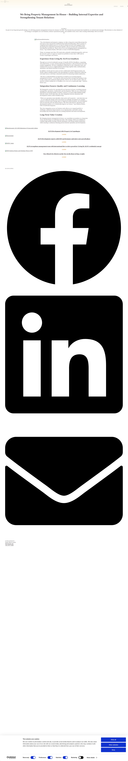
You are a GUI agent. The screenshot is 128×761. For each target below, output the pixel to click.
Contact (116, 6)
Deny (113, 750)
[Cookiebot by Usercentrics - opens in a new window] (11, 757)
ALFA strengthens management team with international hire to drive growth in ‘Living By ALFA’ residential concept (64, 146)
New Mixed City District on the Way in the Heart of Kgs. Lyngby (64, 154)
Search (121, 6)
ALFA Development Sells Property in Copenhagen (64, 131)
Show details (91, 757)
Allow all (113, 739)
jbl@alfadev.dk (9, 543)
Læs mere (64, 134)
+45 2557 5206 (9, 545)
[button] (64, 228)
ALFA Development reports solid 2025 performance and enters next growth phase (64, 139)
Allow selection (113, 745)
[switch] (50, 757)
